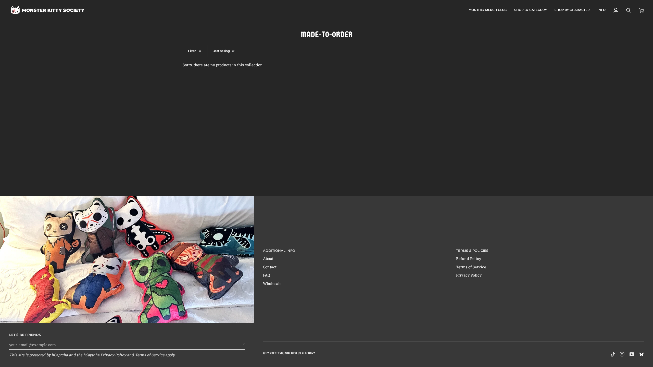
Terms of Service (149, 354)
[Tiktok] (613, 354)
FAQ (266, 275)
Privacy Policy (113, 354)
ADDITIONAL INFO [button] (279, 250)
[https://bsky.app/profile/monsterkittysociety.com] (641, 354)
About (268, 258)
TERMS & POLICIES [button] (472, 250)
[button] (530, 10)
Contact (270, 267)
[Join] (240, 344)
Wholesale (272, 283)
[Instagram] (622, 354)
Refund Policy (468, 258)
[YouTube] (632, 354)
